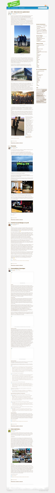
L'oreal (37, 56)
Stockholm (12, 138)
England (41, 91)
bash (12, 260)
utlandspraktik (38, 102)
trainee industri (43, 100)
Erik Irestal (13, 430)
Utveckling (43, 102)
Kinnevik (38, 78)
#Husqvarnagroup (44, 89)
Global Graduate (42, 92)
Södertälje (40, 99)
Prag (41, 96)
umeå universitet (26, 421)
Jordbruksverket (39, 54)
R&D (40, 97)
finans (16, 260)
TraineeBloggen (20, 13)
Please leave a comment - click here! (17, 219)
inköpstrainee (39, 94)
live (20, 241)
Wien (45, 102)
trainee (44, 99)
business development (39, 90)
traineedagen (20, 421)
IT (17, 260)
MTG (37, 58)
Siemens (38, 62)
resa (41, 97)
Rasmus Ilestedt (14, 13)
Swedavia (38, 65)
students (15, 138)
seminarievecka (41, 98)
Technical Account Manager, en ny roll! (20, 222)
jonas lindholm (13, 421)
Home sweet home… (16, 429)
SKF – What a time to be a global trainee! (20, 12)
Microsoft (38, 57)
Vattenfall (38, 67)
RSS (47, 5)
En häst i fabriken (44, 29)
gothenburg (26, 137)
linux (18, 260)
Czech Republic (38, 91)
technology (17, 138)
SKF (17, 13)
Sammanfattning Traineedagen (18, 268)
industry (29, 137)
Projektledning (38, 97)
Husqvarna (38, 93)
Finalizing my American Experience (41, 41)
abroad (27, 136)
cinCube (14, 260)
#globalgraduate (38, 89)
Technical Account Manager (25, 260)
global (39, 92)
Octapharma (38, 59)
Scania (37, 61)
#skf (36, 90)
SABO (37, 60)
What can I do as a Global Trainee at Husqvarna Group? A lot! (42, 31)
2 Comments (13, 270)
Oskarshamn (39, 96)
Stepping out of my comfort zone (41, 38)
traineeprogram (40, 101)
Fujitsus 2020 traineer (39, 37)
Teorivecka (13, 146)
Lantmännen (38, 55)
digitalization (29, 136)
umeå (22, 421)
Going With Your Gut (39, 39)
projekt (43, 96)
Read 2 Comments (14, 475)
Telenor (17, 430)
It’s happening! (38, 40)
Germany (37, 92)
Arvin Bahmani (13, 147)
